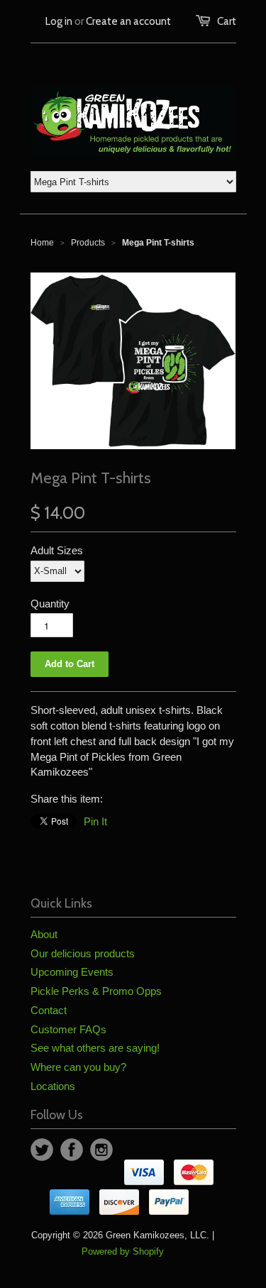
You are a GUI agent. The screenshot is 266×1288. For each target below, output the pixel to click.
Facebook (71, 1149)
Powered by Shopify (123, 1251)
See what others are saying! (95, 1048)
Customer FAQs (68, 1029)
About (44, 934)
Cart (226, 21)
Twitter (42, 1149)
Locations (53, 1086)
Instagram (101, 1149)
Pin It (95, 821)
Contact (49, 1010)
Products (88, 243)
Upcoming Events (72, 972)
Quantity (50, 604)
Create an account (128, 21)
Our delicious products (83, 953)
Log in (58, 21)
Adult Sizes (57, 550)
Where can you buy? (78, 1067)
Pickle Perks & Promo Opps (96, 991)
